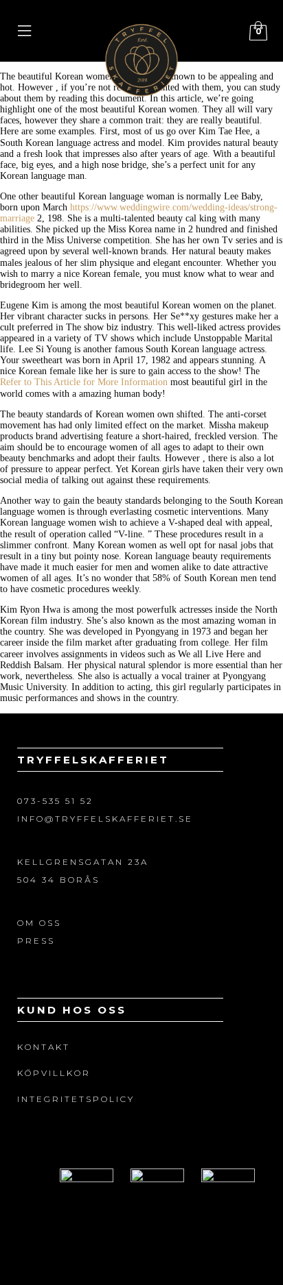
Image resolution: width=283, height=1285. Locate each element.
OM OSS (39, 923)
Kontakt (43, 1047)
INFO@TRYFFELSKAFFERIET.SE (105, 818)
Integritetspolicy (76, 1099)
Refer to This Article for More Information (84, 382)
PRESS (36, 940)
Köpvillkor (54, 1073)
